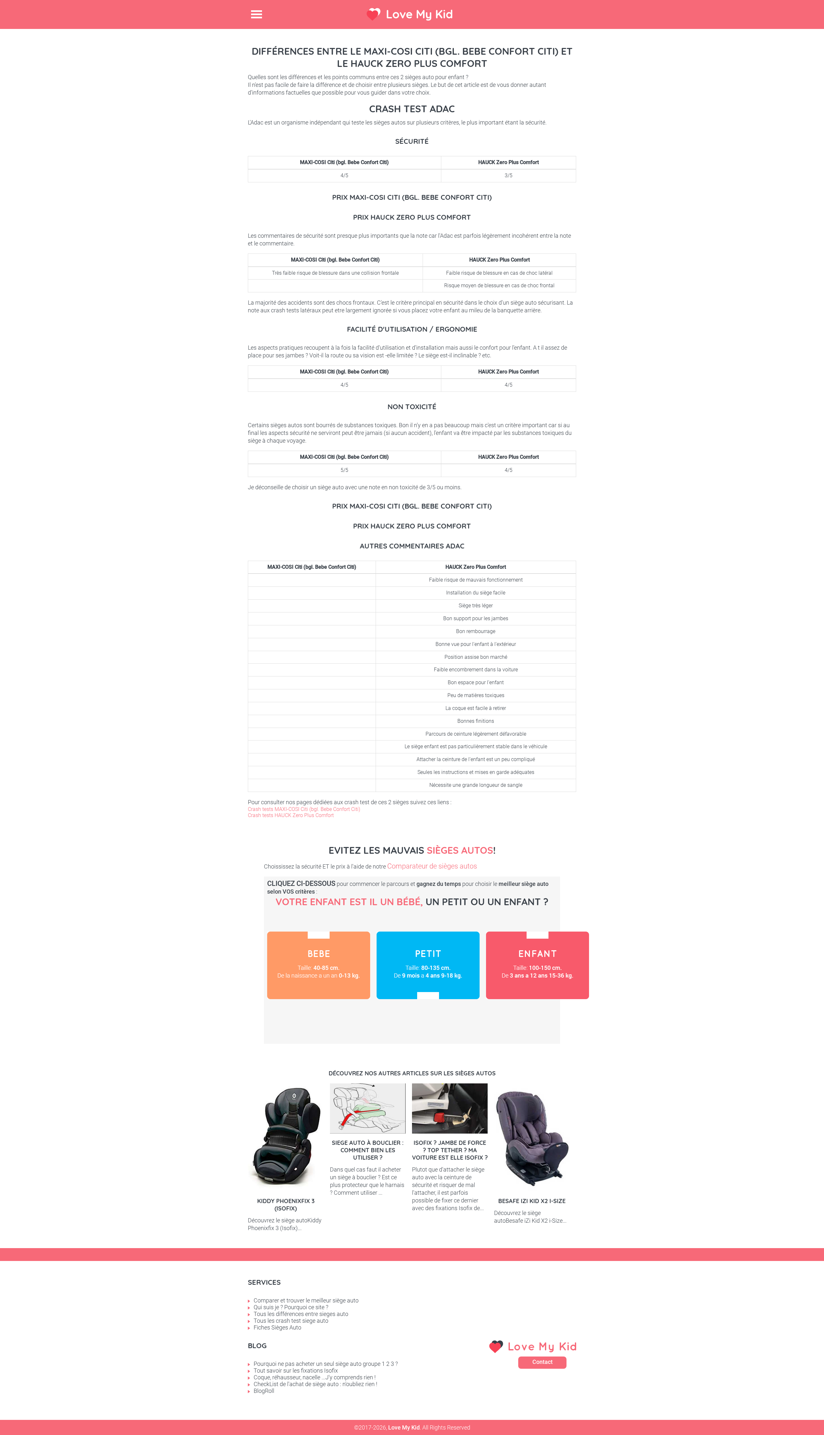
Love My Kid (419, 14)
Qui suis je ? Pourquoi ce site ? (291, 1307)
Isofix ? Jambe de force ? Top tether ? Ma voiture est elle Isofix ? (450, 1150)
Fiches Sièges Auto (277, 1327)
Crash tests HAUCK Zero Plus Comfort (291, 815)
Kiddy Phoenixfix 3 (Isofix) (285, 1204)
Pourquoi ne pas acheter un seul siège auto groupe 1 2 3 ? (326, 1363)
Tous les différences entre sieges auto (301, 1314)
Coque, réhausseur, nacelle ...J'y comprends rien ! (315, 1377)
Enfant (537, 965)
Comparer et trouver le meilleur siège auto (306, 1300)
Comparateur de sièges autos (432, 866)
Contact (542, 1361)
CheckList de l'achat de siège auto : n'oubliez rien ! (315, 1384)
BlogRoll (264, 1390)
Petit (428, 965)
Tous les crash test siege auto (291, 1320)
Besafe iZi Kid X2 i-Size (532, 1201)
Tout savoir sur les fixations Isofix (296, 1370)
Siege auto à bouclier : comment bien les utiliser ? (368, 1150)
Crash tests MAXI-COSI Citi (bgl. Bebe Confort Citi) (304, 809)
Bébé (318, 965)
